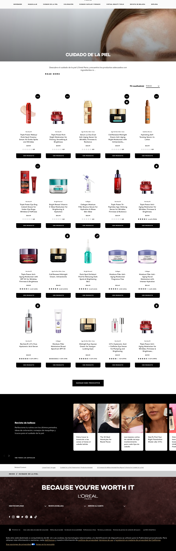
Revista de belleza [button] (137, 4)
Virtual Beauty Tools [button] (115, 4)
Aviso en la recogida (45, 544)
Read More (52, 74)
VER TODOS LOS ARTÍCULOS (25, 458)
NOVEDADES (18, 4)
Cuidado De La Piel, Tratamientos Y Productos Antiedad (76, 467)
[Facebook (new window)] (9, 517)
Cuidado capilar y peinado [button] (89, 4)
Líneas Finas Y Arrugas (48, 467)
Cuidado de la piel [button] (50, 4)
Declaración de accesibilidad (73, 530)
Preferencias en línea (89, 530)
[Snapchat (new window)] (31, 517)
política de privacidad (88, 540)
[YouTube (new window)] (18, 517)
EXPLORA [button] (154, 4)
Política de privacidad (56, 530)
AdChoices (50, 540)
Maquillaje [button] (32, 4)
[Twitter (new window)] (22, 517)
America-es (16, 530)
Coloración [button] (68, 4)
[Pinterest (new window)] (26, 517)
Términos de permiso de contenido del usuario (126, 530)
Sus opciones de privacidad (18, 544)
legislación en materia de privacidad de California (138, 540)
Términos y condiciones (104, 530)
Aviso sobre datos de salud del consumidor (35, 530)
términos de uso (106, 540)
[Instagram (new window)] (13, 517)
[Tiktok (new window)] (35, 517)
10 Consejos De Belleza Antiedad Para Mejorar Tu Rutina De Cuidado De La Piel (120, 467)
